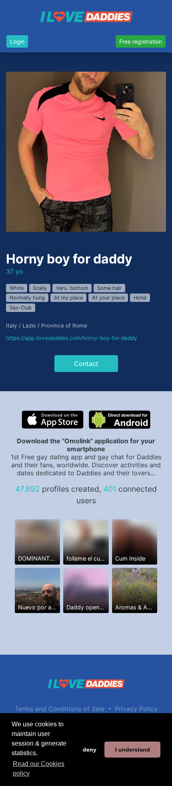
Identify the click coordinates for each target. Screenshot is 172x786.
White (17, 288)
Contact (86, 364)
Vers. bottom (72, 288)
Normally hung (27, 298)
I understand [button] (132, 749)
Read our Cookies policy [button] (38, 768)
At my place (68, 298)
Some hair (109, 288)
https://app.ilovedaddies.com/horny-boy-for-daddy (71, 338)
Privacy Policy (136, 709)
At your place (108, 298)
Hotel (140, 298)
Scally (40, 288)
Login (17, 41)
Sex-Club (21, 308)
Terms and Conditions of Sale (59, 709)
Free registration (140, 41)
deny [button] (89, 749)
